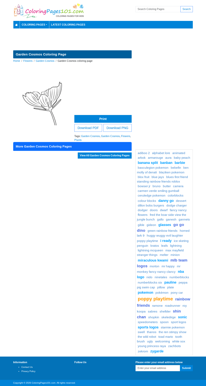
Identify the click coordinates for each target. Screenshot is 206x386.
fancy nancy (178, 210)
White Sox (178, 341)
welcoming (162, 341)
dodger (143, 210)
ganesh (171, 219)
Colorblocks (175, 195)
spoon (164, 322)
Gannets (184, 219)
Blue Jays (158, 177)
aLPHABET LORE (161, 153)
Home (16, 61)
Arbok (142, 157)
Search (187, 9)
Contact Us (27, 367)
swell (141, 332)
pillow (161, 287)
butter (167, 186)
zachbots (174, 346)
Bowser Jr (144, 186)
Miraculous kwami (153, 260)
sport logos (178, 322)
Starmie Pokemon (173, 327)
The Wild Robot (147, 336)
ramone (157, 305)
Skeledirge (168, 317)
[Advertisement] (103, 39)
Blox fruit (143, 177)
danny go (166, 201)
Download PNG (117, 128)
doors (154, 210)
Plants (78, 140)
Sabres (152, 311)
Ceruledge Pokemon (151, 195)
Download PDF (88, 128)
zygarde (157, 351)
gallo (160, 219)
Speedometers (148, 322)
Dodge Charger (176, 205)
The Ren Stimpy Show (172, 332)
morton (154, 266)
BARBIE (180, 163)
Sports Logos (148, 327)
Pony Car (177, 292)
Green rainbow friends (163, 230)
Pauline (170, 282)
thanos (151, 332)
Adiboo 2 (144, 153)
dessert (181, 200)
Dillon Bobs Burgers (151, 205)
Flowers (28, 61)
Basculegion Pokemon (153, 167)
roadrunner (172, 305)
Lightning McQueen (150, 250)
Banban (166, 163)
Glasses (164, 225)
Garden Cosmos (45, 61)
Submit (186, 368)
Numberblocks (179, 277)
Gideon (151, 225)
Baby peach (182, 157)
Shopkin (153, 317)
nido (149, 277)
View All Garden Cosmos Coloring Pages (105, 155)
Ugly (150, 341)
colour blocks (147, 200)
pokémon (162, 292)
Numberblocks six (150, 282)
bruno (157, 186)
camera (178, 186)
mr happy (168, 266)
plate (170, 287)
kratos (154, 245)
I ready (166, 241)
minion (175, 255)
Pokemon (145, 292)
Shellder (165, 311)
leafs (164, 245)
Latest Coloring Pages (68, 24)
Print (103, 119)
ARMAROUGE (155, 157)
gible (141, 225)
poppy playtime (155, 298)
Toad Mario (165, 336)
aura (168, 157)
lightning (176, 245)
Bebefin (176, 167)
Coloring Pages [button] (33, 24)
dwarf (164, 210)
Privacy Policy (28, 371)
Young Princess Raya (152, 346)
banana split (148, 163)
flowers (143, 214)
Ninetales (161, 277)
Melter (164, 255)
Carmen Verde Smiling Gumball (158, 191)
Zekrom (143, 351)
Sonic (182, 317)
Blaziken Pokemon (171, 172)
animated (178, 153)
